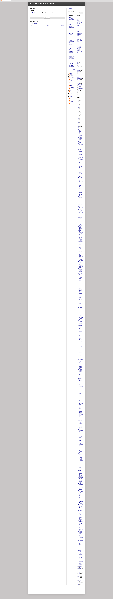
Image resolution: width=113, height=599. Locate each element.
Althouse (78, 19)
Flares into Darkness (42, 3)
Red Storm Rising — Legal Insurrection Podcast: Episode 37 (71, 21)
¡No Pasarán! (71, 51)
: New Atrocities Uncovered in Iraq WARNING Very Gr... (80, 402)
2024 (78, 101)
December (80, 127)
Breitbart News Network (79, 25)
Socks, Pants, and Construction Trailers (80, 274)
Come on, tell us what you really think (80, 312)
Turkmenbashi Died (80, 262)
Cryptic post (79, 64)
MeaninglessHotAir (72, 82)
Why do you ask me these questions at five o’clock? (80, 337)
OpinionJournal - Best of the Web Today (80, 557)
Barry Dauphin (71, 74)
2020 (78, 107)
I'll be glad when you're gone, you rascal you (80, 375)
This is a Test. (80, 177)
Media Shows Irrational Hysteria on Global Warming (80, 502)
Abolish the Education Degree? (80, 353)
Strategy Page (79, 51)
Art (77, 62)
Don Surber (79, 30)
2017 (78, 111)
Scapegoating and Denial (80, 204)
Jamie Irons (72, 77)
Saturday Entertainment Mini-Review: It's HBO (80, 444)
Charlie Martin (71, 76)
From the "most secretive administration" (80, 185)
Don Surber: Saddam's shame (80, 290)
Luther (71, 80)
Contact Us (70, 8)
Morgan (71, 84)
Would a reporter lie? (80, 169)
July (79, 573)
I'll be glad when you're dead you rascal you (80, 427)
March (79, 579)
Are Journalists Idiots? (80, 159)
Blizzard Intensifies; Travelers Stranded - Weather (80, 270)
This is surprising (80, 142)
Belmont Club (79, 22)
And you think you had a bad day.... (80, 251)
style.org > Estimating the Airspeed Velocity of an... (80, 366)
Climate (78, 63)
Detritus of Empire (79, 28)
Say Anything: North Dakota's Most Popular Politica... (80, 238)
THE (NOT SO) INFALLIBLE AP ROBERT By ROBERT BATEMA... (80, 473)
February (79, 580)
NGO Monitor (79, 40)
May (79, 576)
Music (78, 77)
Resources (79, 80)
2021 (78, 105)
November (80, 566)
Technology (79, 86)
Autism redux (70, 34)
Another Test (80, 176)
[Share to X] (47, 18)
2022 (78, 104)
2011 (78, 119)
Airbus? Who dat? (80, 195)
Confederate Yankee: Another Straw (80, 228)
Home (48, 25)
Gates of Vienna (71, 46)
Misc (78, 74)
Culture (78, 66)
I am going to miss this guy (80, 347)
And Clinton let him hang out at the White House (80, 166)
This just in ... (80, 378)
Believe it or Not (80, 136)
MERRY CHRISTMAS (80, 207)
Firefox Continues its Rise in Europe (80, 455)
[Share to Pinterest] (49, 18)
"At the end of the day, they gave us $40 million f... (80, 518)
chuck (71, 93)
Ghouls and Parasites (80, 146)
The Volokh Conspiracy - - (37, 12)
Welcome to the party (80, 391)
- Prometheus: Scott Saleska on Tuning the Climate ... (80, 563)
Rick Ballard (72, 85)
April (79, 577)
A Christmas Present (80, 193)
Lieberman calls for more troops (80, 154)
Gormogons (79, 34)
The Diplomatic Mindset (80, 202)
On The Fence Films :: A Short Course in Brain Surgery (80, 542)
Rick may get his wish (80, 382)
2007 (78, 125)
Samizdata (79, 46)
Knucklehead (72, 79)
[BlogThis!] (46, 18)
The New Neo (71, 33)
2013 (78, 116)
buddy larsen (72, 91)
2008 (78, 123)
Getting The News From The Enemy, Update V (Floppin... (80, 488)
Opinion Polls (79, 78)
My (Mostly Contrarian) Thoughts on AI (71, 63)
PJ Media (78, 41)
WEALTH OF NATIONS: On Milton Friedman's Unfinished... (80, 459)
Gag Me (79, 219)
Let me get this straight (80, 433)
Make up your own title (80, 478)
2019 (78, 108)
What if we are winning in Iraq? (80, 286)
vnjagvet (71, 103)
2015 (78, 114)
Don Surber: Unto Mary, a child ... (80, 494)
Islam (78, 71)
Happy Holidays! (80, 199)
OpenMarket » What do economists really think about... (80, 266)
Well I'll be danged (80, 293)
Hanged (79, 148)
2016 (78, 112)
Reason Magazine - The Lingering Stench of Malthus (80, 223)
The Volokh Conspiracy (79, 54)
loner (71, 96)
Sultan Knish (71, 65)
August (79, 572)
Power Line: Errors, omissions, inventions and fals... (80, 537)
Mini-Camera (79, 72)
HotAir (78, 35)
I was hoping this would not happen (80, 259)
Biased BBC (79, 23)
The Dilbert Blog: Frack (80, 484)
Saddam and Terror (80, 162)
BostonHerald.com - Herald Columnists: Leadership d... (80, 416)
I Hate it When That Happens (80, 173)
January (79, 582)
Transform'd (80, 446)
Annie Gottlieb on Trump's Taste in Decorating (80, 180)
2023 (78, 103)
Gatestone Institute (79, 32)
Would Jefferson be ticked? (80, 350)
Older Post (62, 25)
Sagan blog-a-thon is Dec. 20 (80, 283)
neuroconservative (72, 98)
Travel (78, 90)
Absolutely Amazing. (80, 548)
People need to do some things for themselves (80, 332)
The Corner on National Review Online (80, 139)
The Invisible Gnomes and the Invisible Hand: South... (80, 512)
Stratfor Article (79, 84)
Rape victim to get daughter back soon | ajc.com (80, 411)
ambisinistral (72, 88)
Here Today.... (80, 325)
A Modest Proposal (80, 197)
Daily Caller (79, 26)
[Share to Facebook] (48, 18)
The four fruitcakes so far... (80, 210)
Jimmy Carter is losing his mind (80, 430)
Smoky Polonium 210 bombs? (80, 302)
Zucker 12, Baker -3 (80, 299)
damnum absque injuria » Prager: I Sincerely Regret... (80, 450)
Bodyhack (79, 216)
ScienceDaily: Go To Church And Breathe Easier (80, 279)
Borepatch (70, 40)
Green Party (79, 69)
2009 (78, 122)
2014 (78, 115)
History (78, 70)
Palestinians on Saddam (80, 144)
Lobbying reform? (80, 305)
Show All (74, 69)
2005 (78, 584)
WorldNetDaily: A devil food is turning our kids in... (80, 361)
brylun (71, 90)
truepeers (71, 101)
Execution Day (80, 157)
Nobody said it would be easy (80, 327)
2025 (78, 100)
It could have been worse (80, 521)
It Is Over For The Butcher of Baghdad (80, 151)
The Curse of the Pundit (80, 190)
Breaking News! (79, 244)
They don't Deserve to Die (80, 498)
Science (78, 83)
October (79, 568)
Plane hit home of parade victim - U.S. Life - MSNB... (80, 465)
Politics (78, 79)
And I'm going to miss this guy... (80, 344)
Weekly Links (79, 93)
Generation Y (79, 33)
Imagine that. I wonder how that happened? (80, 385)
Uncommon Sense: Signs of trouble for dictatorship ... (80, 255)
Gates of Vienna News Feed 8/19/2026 (71, 48)
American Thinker (79, 21)
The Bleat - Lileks (80, 52)
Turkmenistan (79, 91)
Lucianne (78, 38)
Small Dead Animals (79, 48)
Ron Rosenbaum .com (80, 389)
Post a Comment (34, 23)
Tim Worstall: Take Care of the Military (80, 407)
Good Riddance (80, 380)
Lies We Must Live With (80, 341)
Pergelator (70, 44)
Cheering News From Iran (80, 524)
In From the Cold (80, 218)
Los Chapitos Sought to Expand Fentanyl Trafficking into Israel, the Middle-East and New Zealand (71, 29)
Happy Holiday (80, 188)
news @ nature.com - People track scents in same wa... (80, 317)
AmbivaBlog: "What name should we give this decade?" (80, 131)
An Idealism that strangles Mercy (80, 296)
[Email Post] (43, 17)
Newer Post (32, 25)
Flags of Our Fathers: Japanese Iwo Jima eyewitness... (80, 395)
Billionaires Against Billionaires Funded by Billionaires (71, 67)
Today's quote (80, 214)
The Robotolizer (80, 88)
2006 (78, 126)
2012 (78, 118)
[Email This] (44, 18)
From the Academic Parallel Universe (80, 356)
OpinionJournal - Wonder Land (80, 491)
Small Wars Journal (79, 50)
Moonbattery (79, 39)
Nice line (79, 288)
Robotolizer (72, 87)
